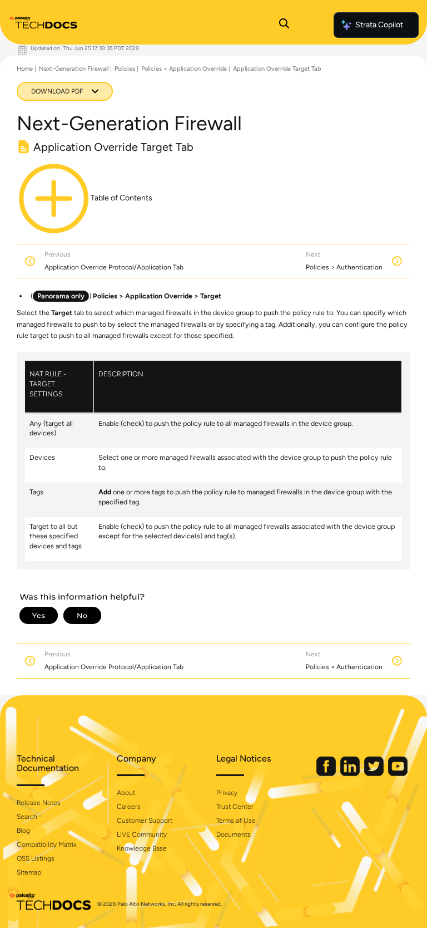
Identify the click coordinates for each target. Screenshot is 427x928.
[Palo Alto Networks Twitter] (374, 773)
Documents (233, 834)
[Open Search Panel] (284, 25)
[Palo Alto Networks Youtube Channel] (398, 773)
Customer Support (144, 820)
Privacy (226, 793)
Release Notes (39, 803)
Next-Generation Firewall (73, 68)
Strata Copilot (379, 25)
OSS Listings (35, 858)
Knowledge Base (142, 848)
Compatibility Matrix (46, 844)
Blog (23, 830)
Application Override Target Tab (277, 68)
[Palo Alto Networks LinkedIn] (350, 773)
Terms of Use (236, 820)
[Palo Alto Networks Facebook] (326, 773)
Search (27, 817)
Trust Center (235, 807)
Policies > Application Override (184, 68)
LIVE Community (142, 834)
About (126, 793)
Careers (129, 807)
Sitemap (29, 872)
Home (25, 68)
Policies (125, 68)
